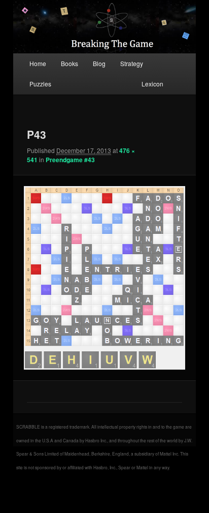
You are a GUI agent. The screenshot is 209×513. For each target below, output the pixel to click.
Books (69, 63)
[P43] (104, 278)
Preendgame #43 (70, 159)
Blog (99, 63)
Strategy (131, 63)
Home (37, 63)
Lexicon (152, 83)
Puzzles (40, 83)
